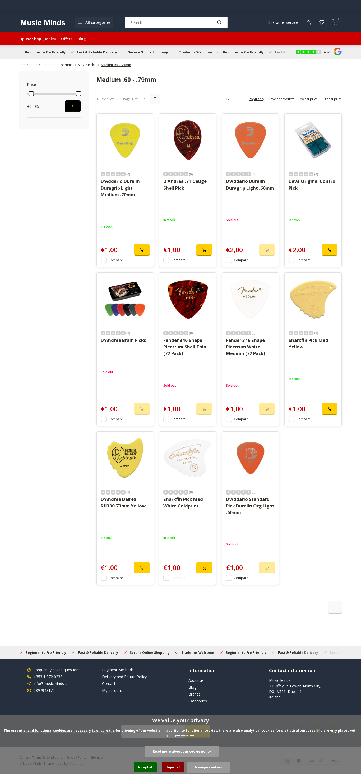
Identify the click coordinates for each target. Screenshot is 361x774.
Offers (66, 38)
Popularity (256, 99)
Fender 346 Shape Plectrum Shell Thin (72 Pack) (184, 346)
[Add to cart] (142, 250)
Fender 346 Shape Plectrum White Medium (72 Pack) (245, 346)
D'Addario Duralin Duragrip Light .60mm (250, 184)
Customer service (283, 22)
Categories (197, 700)
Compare (116, 260)
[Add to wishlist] (145, 121)
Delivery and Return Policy (124, 676)
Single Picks (87, 65)
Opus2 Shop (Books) (37, 38)
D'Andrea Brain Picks (123, 340)
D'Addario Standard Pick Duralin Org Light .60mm (250, 505)
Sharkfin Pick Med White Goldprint (183, 502)
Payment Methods (118, 669)
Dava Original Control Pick (313, 184)
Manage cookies (208, 767)
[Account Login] (308, 22)
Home (23, 65)
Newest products (281, 99)
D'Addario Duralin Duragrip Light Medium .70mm (120, 187)
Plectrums (65, 65)
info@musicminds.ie (51, 683)
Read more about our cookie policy (182, 751)
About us (196, 680)
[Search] (220, 22)
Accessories (43, 65)
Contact (108, 683)
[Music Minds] (43, 22)
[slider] (31, 93)
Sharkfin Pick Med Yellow (308, 343)
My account (112, 690)
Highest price (332, 99)
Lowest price (308, 99)
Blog (81, 38)
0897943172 (44, 690)
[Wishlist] (321, 22)
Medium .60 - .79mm (116, 65)
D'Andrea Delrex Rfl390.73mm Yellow (123, 502)
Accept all (145, 767)
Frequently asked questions (57, 669)
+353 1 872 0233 (48, 676)
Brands (194, 694)
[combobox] (176, 22)
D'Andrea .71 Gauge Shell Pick (185, 184)
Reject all (173, 767)
